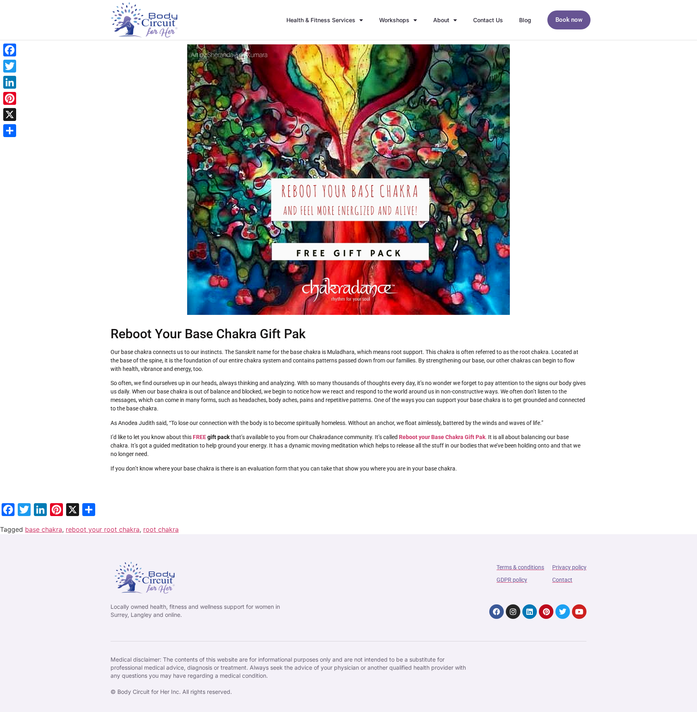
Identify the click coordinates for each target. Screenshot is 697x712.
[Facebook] (496, 611)
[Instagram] (513, 611)
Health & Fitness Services (320, 20)
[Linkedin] (529, 611)
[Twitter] (562, 611)
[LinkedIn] (10, 82)
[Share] (10, 131)
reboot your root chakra (103, 529)
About (441, 20)
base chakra (43, 529)
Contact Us (488, 20)
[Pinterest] (546, 611)
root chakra (161, 529)
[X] (10, 114)
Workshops (394, 20)
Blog (525, 20)
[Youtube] (579, 611)
